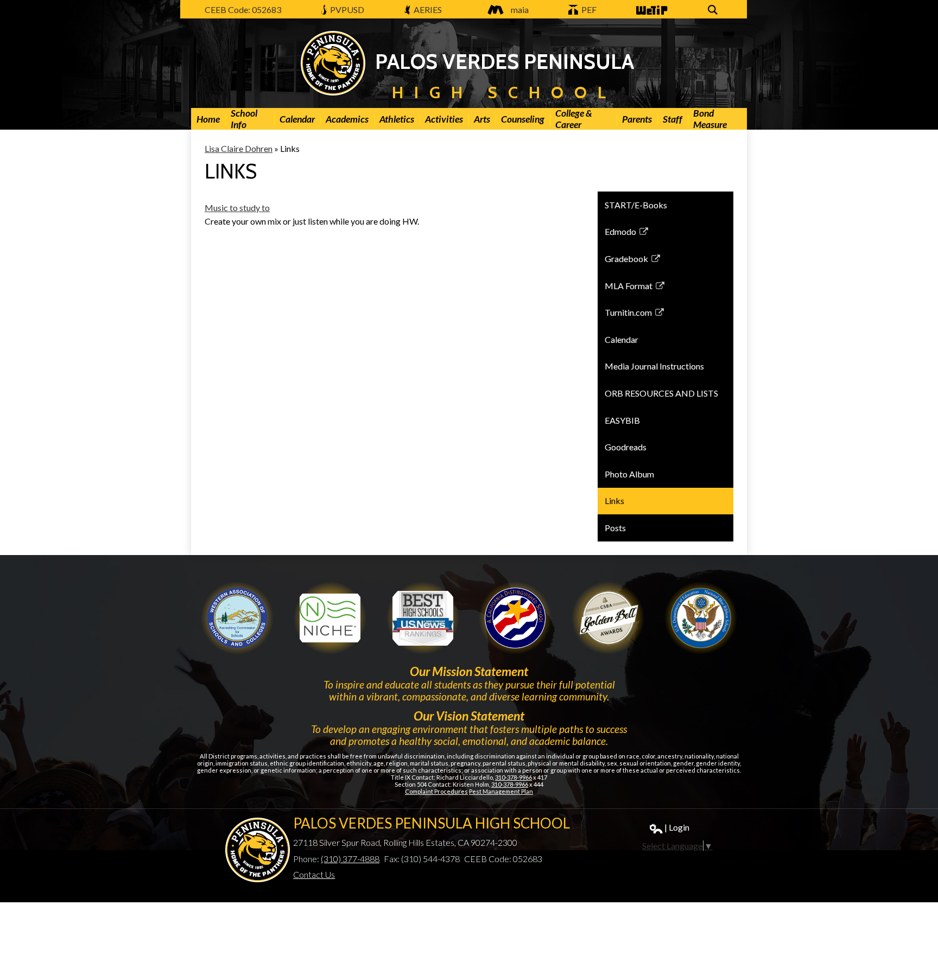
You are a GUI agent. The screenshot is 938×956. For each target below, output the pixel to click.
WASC (237, 618)
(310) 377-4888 (350, 858)
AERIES (427, 9)
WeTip (648, 15)
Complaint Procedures (436, 791)
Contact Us (314, 874)
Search (714, 15)
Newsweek (423, 618)
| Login (676, 827)
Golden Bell (515, 618)
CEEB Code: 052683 (243, 9)
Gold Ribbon (608, 618)
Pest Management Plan (501, 791)
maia (520, 9)
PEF (588, 9)
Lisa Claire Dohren (238, 148)
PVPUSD (346, 9)
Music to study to (237, 207)
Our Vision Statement (469, 715)
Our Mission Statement (469, 671)
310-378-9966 (513, 777)
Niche (330, 618)
